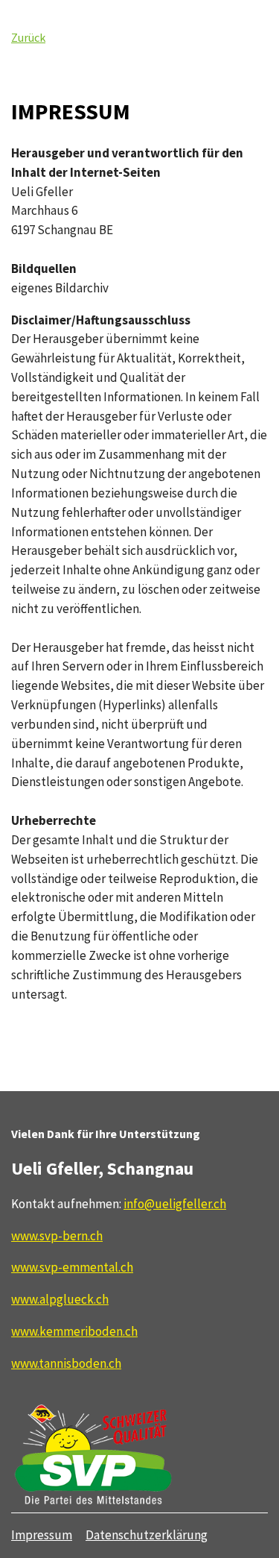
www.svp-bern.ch (57, 1236)
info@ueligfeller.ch (175, 1204)
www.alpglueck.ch (60, 1299)
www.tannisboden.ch (66, 1363)
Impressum (41, 1535)
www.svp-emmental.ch (72, 1267)
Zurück (28, 37)
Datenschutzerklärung (147, 1535)
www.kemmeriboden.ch (74, 1331)
